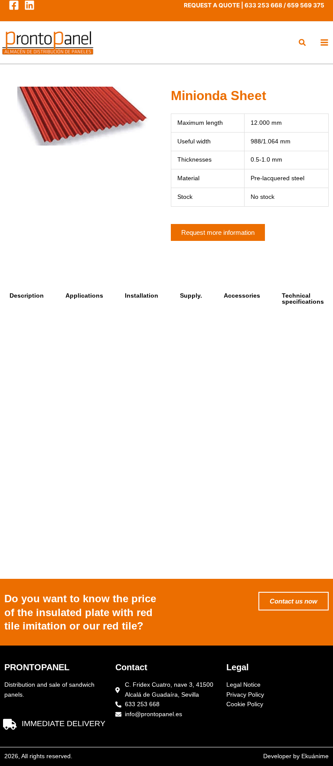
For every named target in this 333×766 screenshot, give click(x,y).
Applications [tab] (84, 295)
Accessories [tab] (242, 295)
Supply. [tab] (191, 295)
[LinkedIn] (29, 5)
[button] (303, 43)
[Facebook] (14, 5)
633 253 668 (263, 5)
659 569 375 (305, 5)
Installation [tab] (141, 295)
